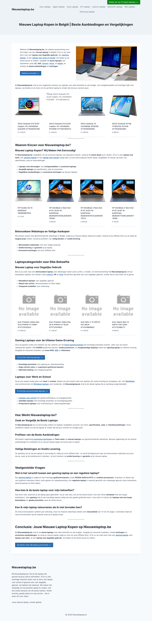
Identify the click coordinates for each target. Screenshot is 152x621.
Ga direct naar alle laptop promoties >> (34, 545)
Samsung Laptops (87, 12)
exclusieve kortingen (43, 439)
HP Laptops (85, 7)
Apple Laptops (59, 7)
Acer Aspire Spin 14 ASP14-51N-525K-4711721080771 (120, 324)
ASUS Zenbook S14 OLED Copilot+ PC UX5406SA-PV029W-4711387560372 (60, 126)
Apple (60, 63)
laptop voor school (51, 158)
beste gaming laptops (73, 345)
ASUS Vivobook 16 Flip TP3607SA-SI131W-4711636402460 (121, 126)
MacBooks (130, 381)
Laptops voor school (27, 398)
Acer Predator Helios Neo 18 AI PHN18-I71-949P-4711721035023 (28, 324)
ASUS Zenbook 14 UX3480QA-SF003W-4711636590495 (90, 126)
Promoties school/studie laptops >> (32, 391)
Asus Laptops (72, 7)
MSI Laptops (130, 7)
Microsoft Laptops (115, 7)
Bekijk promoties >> (30, 73)
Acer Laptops (45, 7)
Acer (61, 275)
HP (35, 63)
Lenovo (45, 63)
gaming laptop (30, 158)
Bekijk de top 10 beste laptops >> (123, 2)
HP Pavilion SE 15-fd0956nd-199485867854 (25, 210)
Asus (51, 63)
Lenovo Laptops (98, 7)
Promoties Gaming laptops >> (30, 357)
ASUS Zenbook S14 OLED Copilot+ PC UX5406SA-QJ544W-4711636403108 (29, 126)
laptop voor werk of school (43, 58)
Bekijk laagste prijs (26, 222)
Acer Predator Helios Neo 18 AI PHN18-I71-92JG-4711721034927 (60, 324)
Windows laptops (41, 384)
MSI (56, 350)
